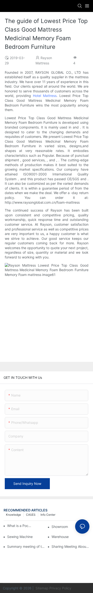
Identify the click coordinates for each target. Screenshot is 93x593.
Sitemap (41, 588)
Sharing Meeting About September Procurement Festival (70, 546)
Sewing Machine (20, 537)
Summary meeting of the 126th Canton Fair (26, 546)
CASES (31, 514)
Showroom (60, 527)
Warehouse (60, 537)
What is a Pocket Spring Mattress (19, 526)
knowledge (13, 514)
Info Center (48, 514)
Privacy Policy (60, 588)
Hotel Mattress (45, 96)
